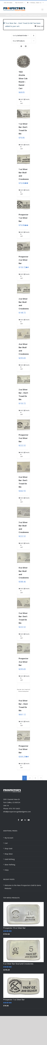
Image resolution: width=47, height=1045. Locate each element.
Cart (6, 843)
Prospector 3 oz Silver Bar (23, 438)
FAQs (7, 870)
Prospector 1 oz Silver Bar (23, 217)
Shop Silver (9, 854)
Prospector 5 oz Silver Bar (23, 749)
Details (26, 99)
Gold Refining (10, 859)
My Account (9, 838)
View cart (40, 26)
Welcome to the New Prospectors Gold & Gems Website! (23, 886)
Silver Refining (10, 864)
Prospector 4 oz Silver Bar (23, 661)
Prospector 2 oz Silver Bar (23, 259)
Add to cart (21, 101)
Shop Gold (8, 848)
